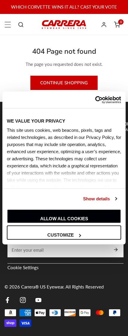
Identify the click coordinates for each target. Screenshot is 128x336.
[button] (117, 24)
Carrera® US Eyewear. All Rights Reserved (62, 286)
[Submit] (116, 250)
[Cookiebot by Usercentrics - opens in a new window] (95, 100)
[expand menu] (7, 24)
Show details (96, 198)
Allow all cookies (64, 218)
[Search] (20, 24)
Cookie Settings (23, 267)
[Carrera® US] (64, 24)
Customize (60, 234)
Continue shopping (64, 83)
